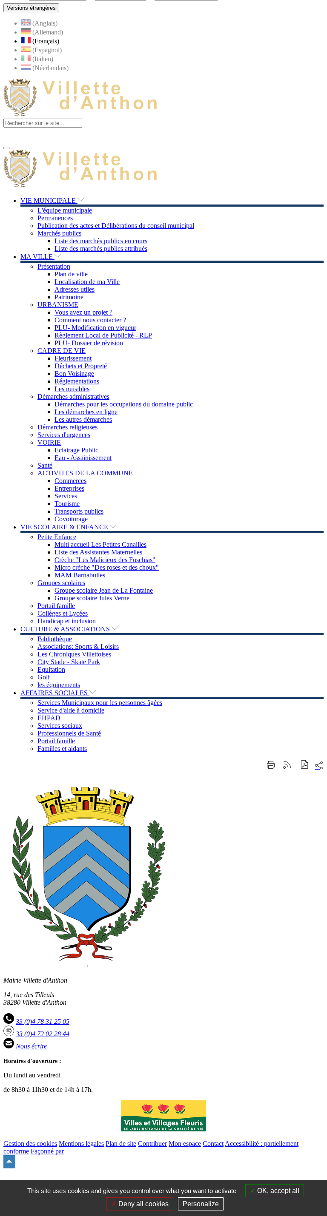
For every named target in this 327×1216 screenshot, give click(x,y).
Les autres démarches (83, 419)
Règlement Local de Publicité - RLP (103, 335)
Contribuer (152, 1143)
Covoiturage (71, 519)
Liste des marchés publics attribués (100, 248)
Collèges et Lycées (62, 613)
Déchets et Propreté (80, 365)
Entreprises (69, 488)
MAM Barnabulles (79, 575)
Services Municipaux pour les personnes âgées (99, 702)
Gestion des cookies (30, 1143)
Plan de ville (71, 274)
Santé (44, 465)
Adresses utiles (74, 289)
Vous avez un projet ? (83, 312)
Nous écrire (31, 1046)
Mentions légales (81, 1143)
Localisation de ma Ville (87, 281)
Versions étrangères (31, 8)
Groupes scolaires (61, 582)
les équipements (58, 684)
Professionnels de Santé (69, 733)
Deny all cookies (143, 1203)
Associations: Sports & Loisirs (78, 646)
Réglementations (76, 381)
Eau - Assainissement (83, 457)
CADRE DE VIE (61, 350)
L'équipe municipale (64, 210)
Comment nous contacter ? (90, 320)
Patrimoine (68, 297)
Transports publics (78, 511)
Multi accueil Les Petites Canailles (100, 544)
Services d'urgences (63, 434)
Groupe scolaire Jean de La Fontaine (103, 590)
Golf (43, 677)
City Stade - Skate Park (68, 661)
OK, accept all (277, 1190)
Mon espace (185, 1143)
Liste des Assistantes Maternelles (98, 552)
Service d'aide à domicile (70, 710)
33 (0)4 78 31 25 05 (42, 1021)
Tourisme (67, 503)
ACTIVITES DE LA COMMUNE (85, 473)
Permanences (55, 218)
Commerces (70, 480)
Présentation (53, 266)
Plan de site (121, 1143)
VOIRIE (49, 442)
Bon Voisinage (74, 373)
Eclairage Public (76, 450)
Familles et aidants (62, 748)
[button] (304, 765)
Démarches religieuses (67, 427)
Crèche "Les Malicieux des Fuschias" (104, 559)
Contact (213, 1143)
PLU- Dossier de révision (88, 343)
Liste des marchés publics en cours (100, 240)
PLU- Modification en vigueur (95, 327)
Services (65, 496)
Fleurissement (73, 358)
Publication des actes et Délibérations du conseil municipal (115, 225)
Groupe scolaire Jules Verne (91, 598)
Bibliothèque (54, 638)
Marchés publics (59, 233)
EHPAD (48, 718)
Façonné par (47, 1151)
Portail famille (56, 605)
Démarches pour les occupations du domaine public (123, 404)
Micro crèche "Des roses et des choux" (106, 567)
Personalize (201, 1203)
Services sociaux (59, 725)
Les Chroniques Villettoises (74, 654)
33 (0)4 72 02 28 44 (42, 1033)
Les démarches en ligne (86, 411)
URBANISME (57, 304)
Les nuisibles (71, 388)
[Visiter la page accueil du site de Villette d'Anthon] (80, 114)
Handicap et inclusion (66, 621)
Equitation (51, 669)
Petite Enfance (56, 536)
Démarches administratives (73, 396)
